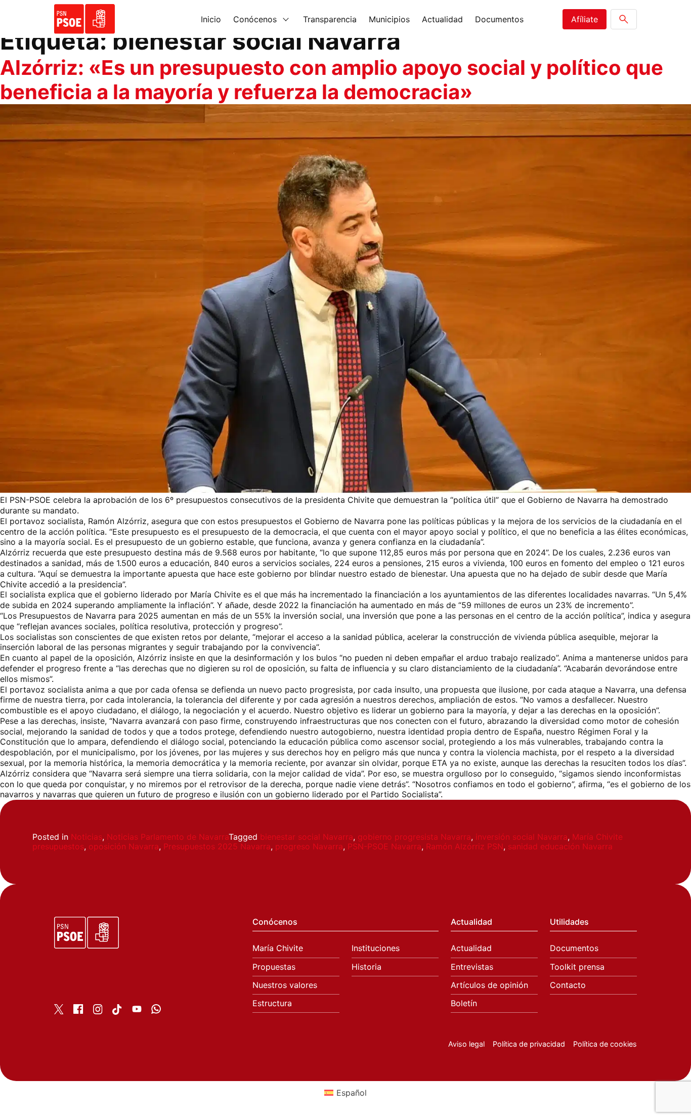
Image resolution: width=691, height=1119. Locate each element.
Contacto (568, 985)
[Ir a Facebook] (78, 1011)
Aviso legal (466, 1044)
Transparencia (330, 19)
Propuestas (273, 967)
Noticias (86, 837)
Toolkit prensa (577, 967)
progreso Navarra (309, 846)
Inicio (211, 19)
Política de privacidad (529, 1044)
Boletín (464, 1003)
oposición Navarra (124, 846)
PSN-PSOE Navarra (384, 846)
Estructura (272, 1003)
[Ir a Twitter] (59, 1011)
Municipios (389, 19)
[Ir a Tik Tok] (117, 1012)
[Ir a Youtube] (137, 1011)
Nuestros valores (284, 985)
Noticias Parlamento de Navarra (168, 837)
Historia (366, 967)
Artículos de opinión (489, 985)
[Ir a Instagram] (98, 1011)
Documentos (499, 19)
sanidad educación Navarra (560, 846)
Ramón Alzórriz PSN (464, 846)
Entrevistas (472, 967)
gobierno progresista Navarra (414, 837)
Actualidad (442, 19)
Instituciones (376, 948)
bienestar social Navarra (306, 837)
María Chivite (277, 948)
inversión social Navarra (522, 837)
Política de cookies (605, 1044)
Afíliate (584, 19)
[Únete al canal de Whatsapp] (156, 1011)
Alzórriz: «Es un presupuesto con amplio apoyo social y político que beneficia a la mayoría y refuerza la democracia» (331, 79)
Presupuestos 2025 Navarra (217, 846)
